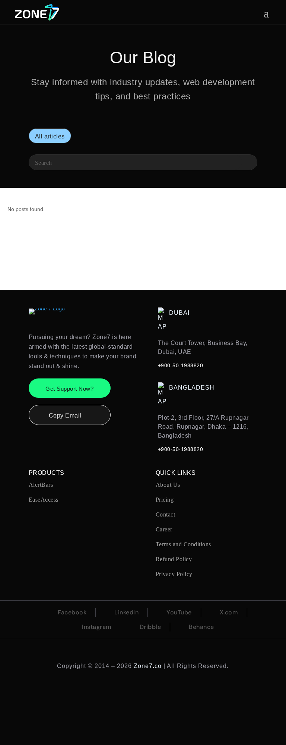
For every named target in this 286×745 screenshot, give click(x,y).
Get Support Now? (69, 389)
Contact (165, 514)
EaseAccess (43, 499)
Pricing (165, 499)
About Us (168, 485)
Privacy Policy (174, 574)
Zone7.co (148, 666)
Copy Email (70, 416)
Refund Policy (174, 559)
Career (164, 529)
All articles (50, 136)
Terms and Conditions (183, 544)
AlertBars (41, 485)
